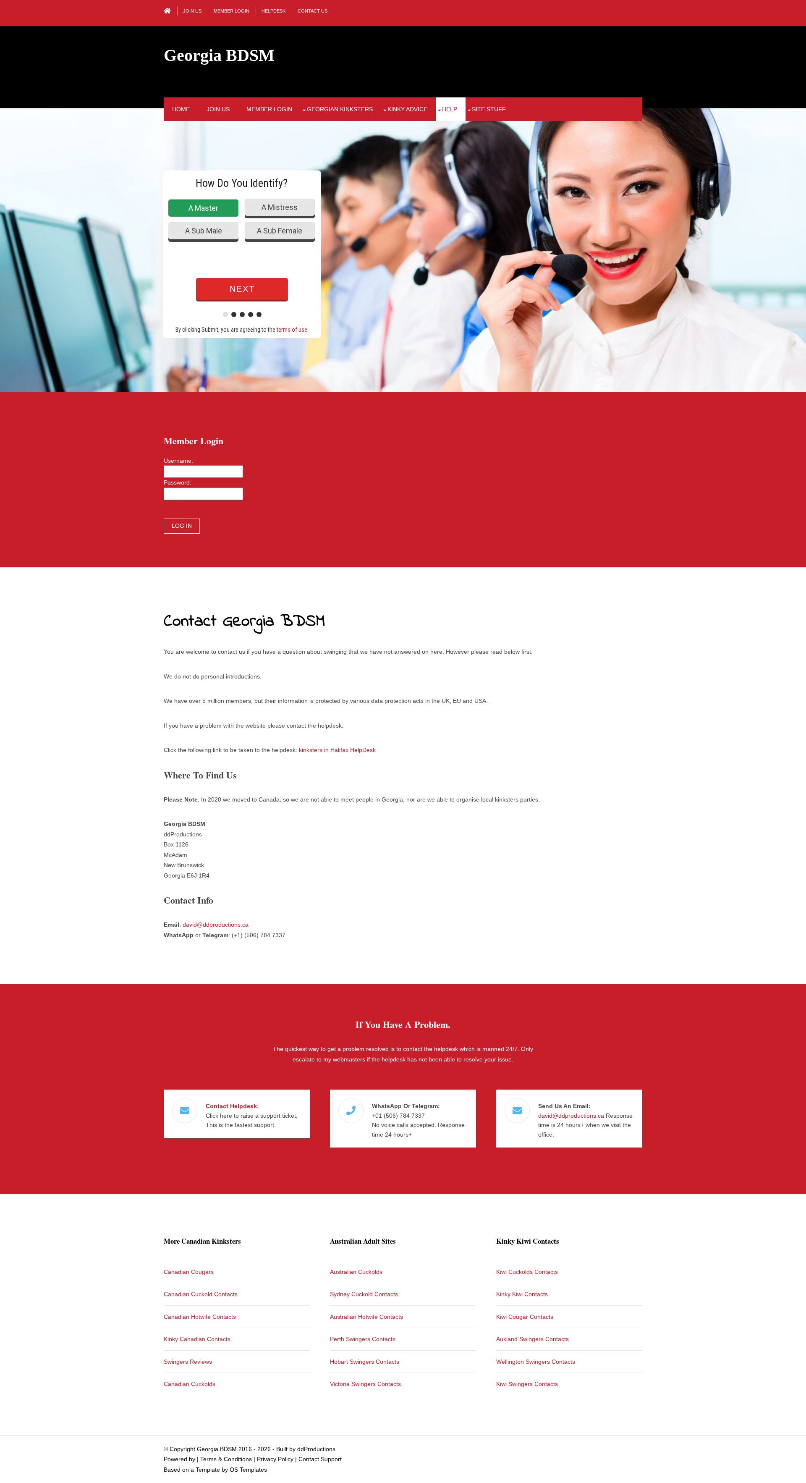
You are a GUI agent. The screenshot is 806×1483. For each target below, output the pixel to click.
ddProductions (316, 1449)
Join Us (192, 10)
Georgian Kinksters (340, 109)
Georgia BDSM (219, 55)
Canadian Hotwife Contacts (200, 1316)
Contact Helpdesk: (232, 1106)
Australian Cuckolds (356, 1271)
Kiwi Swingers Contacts (527, 1384)
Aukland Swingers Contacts (532, 1339)
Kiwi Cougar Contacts (524, 1316)
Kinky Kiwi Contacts (522, 1294)
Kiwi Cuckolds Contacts (527, 1271)
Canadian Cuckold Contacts (201, 1294)
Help (449, 109)
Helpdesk (273, 10)
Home (181, 109)
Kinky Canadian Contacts (197, 1339)
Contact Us (312, 10)
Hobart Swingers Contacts (364, 1361)
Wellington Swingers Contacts (535, 1361)
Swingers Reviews (188, 1361)
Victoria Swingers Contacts (365, 1384)
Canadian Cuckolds (189, 1384)
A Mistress (280, 207)
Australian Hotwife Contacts (366, 1316)
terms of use (292, 329)
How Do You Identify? (242, 183)
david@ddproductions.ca (216, 924)
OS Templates (248, 1469)
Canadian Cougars (189, 1271)
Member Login (231, 10)
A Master (203, 208)
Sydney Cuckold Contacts (364, 1294)
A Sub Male (203, 230)
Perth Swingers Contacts (362, 1339)
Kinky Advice (407, 109)
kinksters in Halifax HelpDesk (337, 750)
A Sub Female (279, 230)
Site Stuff (489, 109)
